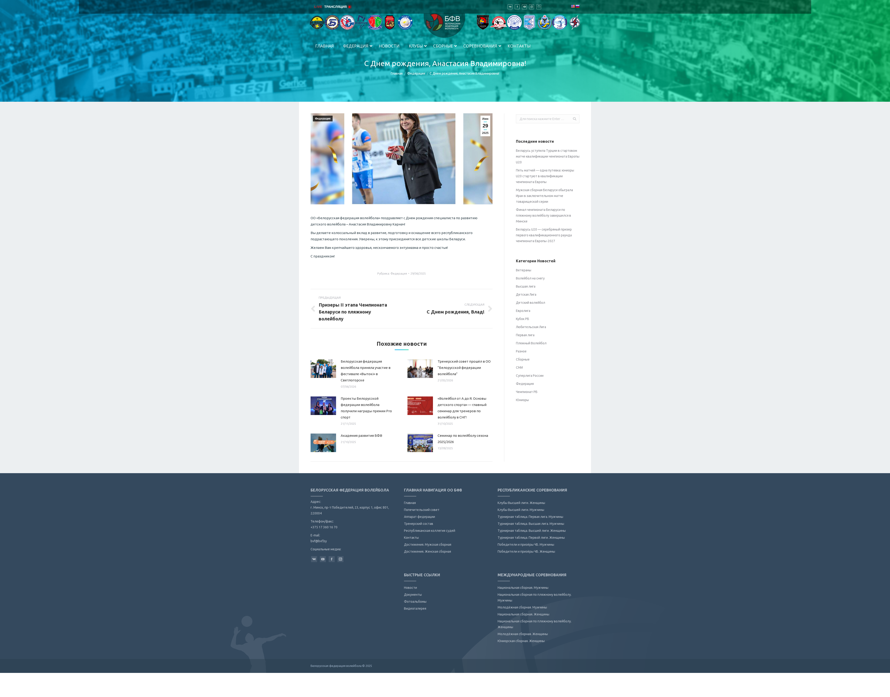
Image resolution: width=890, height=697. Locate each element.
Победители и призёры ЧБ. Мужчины (526, 544)
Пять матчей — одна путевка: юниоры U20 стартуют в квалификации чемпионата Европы (545, 176)
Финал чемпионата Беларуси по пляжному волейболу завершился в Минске (543, 215)
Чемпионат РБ (526, 392)
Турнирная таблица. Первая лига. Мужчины (530, 517)
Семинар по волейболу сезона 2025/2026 (463, 439)
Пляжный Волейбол (531, 343)
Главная (397, 73)
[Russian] (577, 6)
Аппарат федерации (419, 517)
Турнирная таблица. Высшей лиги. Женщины (532, 530)
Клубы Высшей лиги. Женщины (521, 503)
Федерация (416, 73)
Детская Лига (526, 294)
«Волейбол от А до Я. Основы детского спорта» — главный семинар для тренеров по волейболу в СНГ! (462, 407)
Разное (521, 351)
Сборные (523, 359)
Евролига (523, 311)
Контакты (411, 537)
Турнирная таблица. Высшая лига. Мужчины (531, 524)
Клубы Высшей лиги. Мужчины (521, 510)
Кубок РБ (522, 319)
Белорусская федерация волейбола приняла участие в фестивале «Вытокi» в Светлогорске (366, 370)
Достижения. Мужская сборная (427, 544)
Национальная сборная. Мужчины (523, 587)
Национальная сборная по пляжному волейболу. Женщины (535, 624)
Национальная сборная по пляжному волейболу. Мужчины (535, 597)
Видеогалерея (415, 608)
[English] (573, 6)
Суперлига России (530, 375)
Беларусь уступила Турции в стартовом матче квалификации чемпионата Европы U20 (547, 156)
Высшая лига (525, 286)
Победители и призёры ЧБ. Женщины (526, 551)
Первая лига (525, 335)
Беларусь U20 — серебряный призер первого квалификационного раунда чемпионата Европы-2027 (544, 235)
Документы (413, 594)
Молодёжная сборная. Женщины (523, 634)
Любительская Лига (531, 327)
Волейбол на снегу (530, 278)
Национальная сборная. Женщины (523, 614)
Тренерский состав (418, 524)
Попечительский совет (421, 510)
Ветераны (523, 270)
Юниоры (522, 400)
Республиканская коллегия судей (429, 530)
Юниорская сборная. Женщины (521, 641)
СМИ (519, 367)
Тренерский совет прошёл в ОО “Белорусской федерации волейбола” (464, 367)
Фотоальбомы (415, 601)
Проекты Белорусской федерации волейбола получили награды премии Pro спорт (366, 407)
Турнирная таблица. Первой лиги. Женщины (531, 537)
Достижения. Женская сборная (427, 551)
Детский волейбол (530, 302)
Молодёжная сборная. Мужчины (522, 607)
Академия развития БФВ (361, 435)
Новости (410, 587)
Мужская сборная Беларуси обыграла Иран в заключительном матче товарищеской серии (544, 195)
